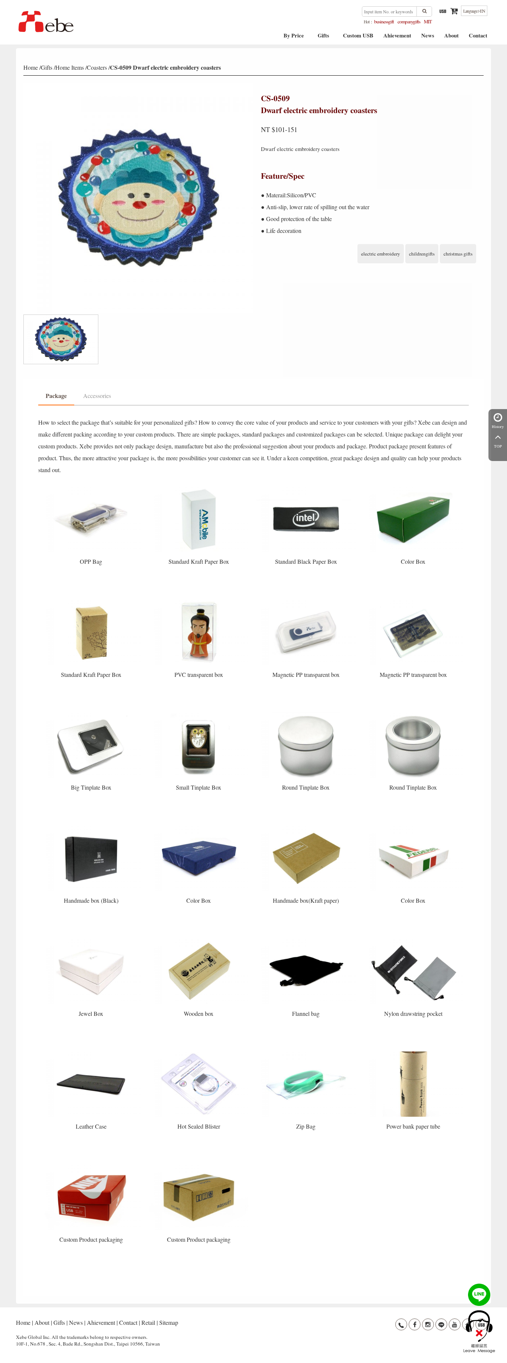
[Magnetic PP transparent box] (306, 602)
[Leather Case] (91, 1054)
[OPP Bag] (91, 489)
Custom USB (358, 38)
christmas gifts (458, 253)
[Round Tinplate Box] (306, 715)
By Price (294, 38)
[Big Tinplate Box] (91, 715)
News (427, 38)
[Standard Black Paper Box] (306, 489)
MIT (428, 21)
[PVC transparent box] (199, 602)
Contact (478, 38)
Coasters (97, 67)
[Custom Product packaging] (91, 1167)
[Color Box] (413, 489)
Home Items (69, 67)
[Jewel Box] (91, 941)
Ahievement (397, 38)
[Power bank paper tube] (413, 1054)
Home (30, 67)
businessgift (384, 21)
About (451, 38)
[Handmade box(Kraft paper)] (306, 828)
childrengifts (422, 253)
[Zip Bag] (306, 1054)
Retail (148, 1322)
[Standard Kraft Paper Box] (199, 489)
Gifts (323, 38)
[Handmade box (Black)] (91, 828)
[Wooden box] (199, 941)
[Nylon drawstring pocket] (413, 941)
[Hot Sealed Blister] (199, 1054)
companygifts (409, 21)
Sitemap (168, 1322)
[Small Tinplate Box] (199, 715)
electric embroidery (380, 253)
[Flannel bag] (306, 941)
